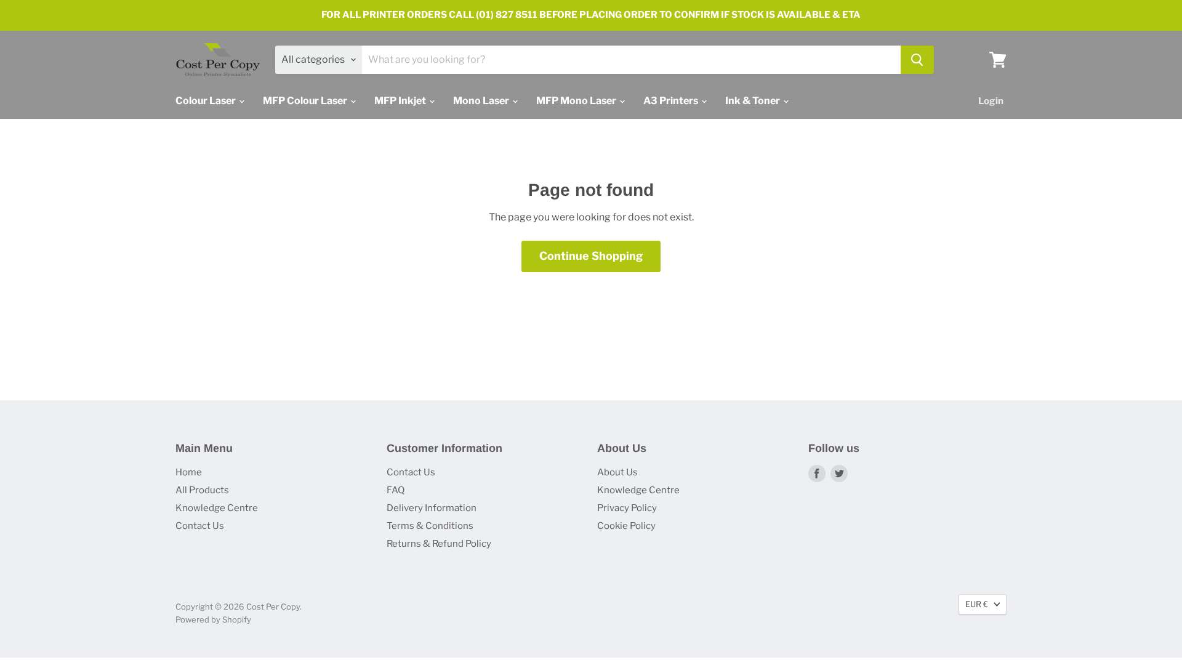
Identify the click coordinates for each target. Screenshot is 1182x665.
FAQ (395, 490)
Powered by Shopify (213, 619)
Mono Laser (482, 101)
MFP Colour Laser (306, 101)
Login (990, 101)
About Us (617, 472)
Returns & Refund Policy (439, 543)
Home (188, 472)
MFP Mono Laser (577, 101)
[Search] (917, 60)
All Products (202, 490)
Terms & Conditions (430, 525)
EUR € (976, 604)
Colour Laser (206, 101)
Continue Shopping (591, 255)
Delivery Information (431, 508)
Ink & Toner (753, 101)
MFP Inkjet (401, 101)
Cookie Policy (626, 525)
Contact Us (199, 525)
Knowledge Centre (216, 508)
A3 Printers (671, 101)
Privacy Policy (627, 508)
